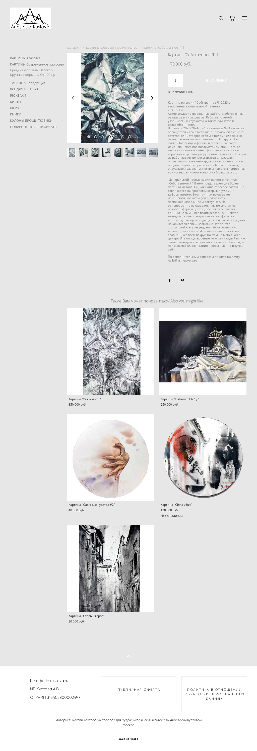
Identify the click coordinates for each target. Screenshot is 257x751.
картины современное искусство (112, 47)
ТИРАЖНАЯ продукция (27, 83)
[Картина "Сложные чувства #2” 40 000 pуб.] (110, 457)
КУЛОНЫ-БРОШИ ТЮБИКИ (31, 120)
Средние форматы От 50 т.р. (31, 70)
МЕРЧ (14, 108)
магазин (73, 47)
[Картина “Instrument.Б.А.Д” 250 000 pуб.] (202, 351)
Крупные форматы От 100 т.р (32, 74)
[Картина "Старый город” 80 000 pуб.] (110, 568)
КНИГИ (15, 114)
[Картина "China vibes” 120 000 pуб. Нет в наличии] (202, 457)
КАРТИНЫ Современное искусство (37, 64)
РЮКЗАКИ (18, 95)
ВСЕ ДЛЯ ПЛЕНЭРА (24, 89)
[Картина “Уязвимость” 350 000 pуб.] (110, 351)
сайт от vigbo (128, 739)
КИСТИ (15, 101)
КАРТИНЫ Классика (25, 58)
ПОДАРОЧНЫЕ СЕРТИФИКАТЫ (33, 126)
